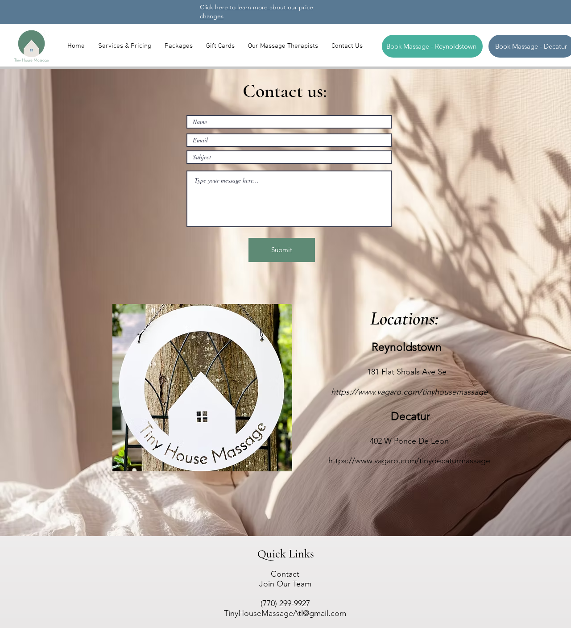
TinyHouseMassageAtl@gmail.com (285, 613)
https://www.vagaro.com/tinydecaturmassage (409, 461)
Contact (285, 574)
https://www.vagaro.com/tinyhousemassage (409, 392)
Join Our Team (285, 584)
